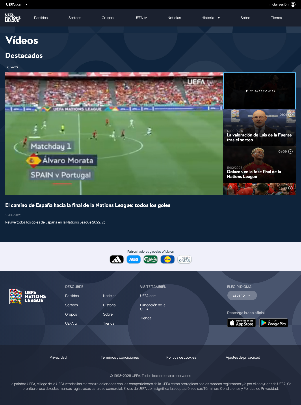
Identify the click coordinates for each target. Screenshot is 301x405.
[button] (211, 17)
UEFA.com (148, 295)
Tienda (108, 323)
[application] (114, 133)
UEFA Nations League (13, 17)
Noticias (109, 295)
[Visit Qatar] (184, 259)
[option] (259, 90)
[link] (40, 17)
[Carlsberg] (150, 259)
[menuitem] (45, 17)
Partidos (72, 295)
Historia (109, 305)
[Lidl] (167, 259)
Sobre (108, 314)
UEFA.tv (71, 323)
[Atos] (133, 259)
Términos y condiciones (120, 357)
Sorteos (71, 305)
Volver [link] (14, 67)
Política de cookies (181, 357)
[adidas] (117, 259)
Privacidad (58, 357)
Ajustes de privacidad (243, 357)
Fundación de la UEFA (152, 307)
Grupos (71, 314)
